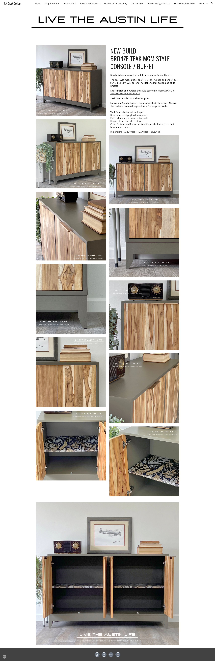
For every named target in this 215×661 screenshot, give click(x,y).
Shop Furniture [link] (52, 3)
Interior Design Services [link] (159, 3)
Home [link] (37, 3)
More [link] (201, 3)
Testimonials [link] (137, 3)
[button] (212, 3)
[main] (144, 58)
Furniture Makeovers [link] (90, 3)
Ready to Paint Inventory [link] (115, 3)
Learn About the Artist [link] (184, 3)
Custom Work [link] (69, 3)
